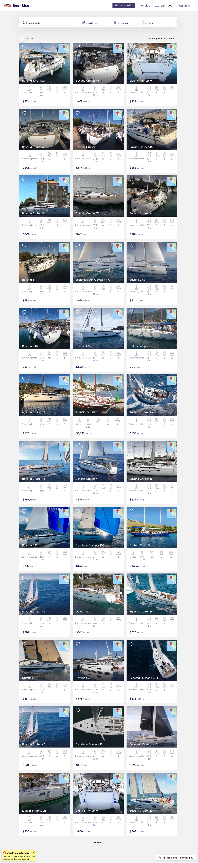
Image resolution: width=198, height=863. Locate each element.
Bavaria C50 (83, 346)
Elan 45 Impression (34, 810)
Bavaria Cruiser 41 (33, 478)
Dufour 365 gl (137, 346)
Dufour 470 (29, 678)
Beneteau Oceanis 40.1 (90, 545)
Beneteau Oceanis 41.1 (143, 744)
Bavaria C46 (30, 346)
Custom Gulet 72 (139, 545)
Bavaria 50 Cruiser (33, 80)
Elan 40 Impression (141, 80)
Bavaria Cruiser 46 (87, 80)
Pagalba (145, 5)
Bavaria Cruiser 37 (87, 147)
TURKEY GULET (85, 412)
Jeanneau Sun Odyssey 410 (93, 279)
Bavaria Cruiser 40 (141, 412)
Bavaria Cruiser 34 (140, 213)
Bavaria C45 (137, 279)
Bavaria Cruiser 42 (140, 810)
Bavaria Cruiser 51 (33, 213)
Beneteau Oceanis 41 (89, 744)
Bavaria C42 (30, 545)
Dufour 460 (83, 611)
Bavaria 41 (28, 279)
